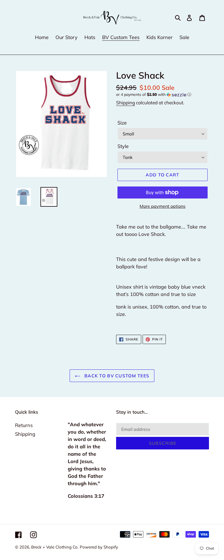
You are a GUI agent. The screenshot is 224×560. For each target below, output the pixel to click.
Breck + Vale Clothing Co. (54, 547)
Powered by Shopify (99, 547)
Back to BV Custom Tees (116, 375)
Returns (24, 425)
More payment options (162, 206)
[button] (162, 94)
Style (123, 146)
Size (122, 123)
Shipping (125, 102)
